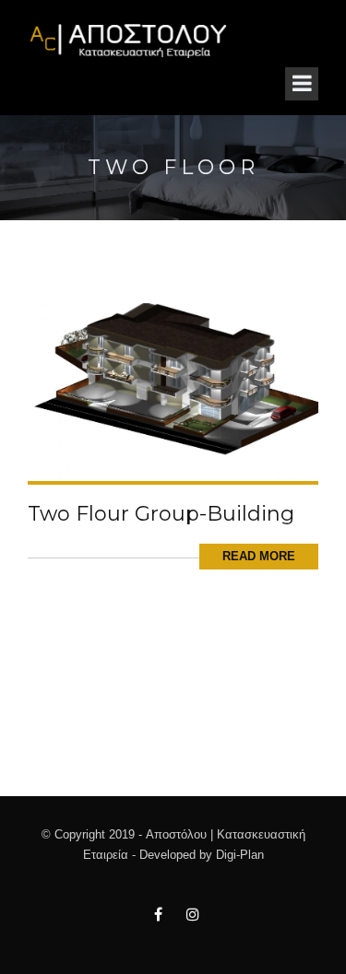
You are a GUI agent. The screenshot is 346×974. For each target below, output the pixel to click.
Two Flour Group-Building (161, 513)
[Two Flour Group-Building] (173, 391)
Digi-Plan (240, 855)
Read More (258, 556)
